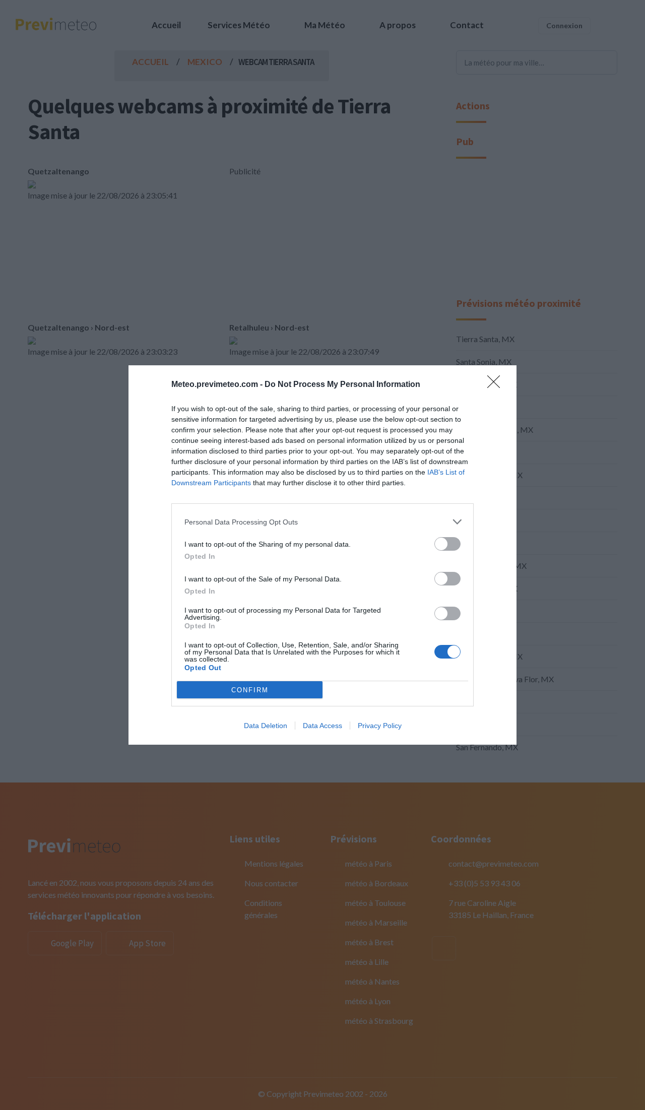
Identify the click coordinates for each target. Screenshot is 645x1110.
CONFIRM (250, 690)
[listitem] (322, 521)
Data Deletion (265, 726)
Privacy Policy (380, 726)
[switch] (447, 544)
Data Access (322, 726)
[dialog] (322, 555)
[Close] (496, 385)
